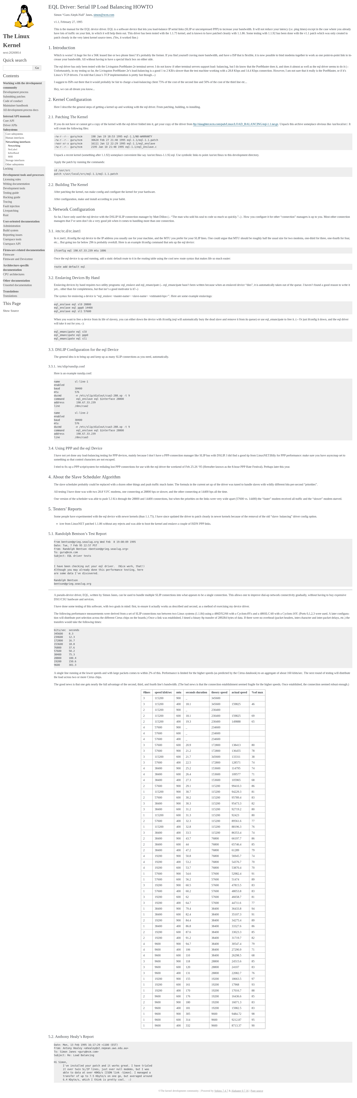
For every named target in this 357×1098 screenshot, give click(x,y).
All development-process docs (20, 109)
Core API (8, 120)
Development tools (14, 188)
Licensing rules (12, 179)
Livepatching (10, 210)
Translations (10, 295)
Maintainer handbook (15, 105)
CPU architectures (13, 274)
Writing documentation (16, 183)
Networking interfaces (18, 141)
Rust (5, 215)
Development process (15, 92)
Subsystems (10, 129)
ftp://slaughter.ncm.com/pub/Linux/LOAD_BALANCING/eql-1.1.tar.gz (235, 124)
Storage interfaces (15, 160)
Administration (11, 225)
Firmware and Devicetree (18, 259)
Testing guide (11, 192)
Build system (10, 230)
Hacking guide (11, 197)
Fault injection (11, 206)
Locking (8, 168)
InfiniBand (13, 153)
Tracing (7, 201)
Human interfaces (15, 137)
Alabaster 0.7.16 (240, 1090)
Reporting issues (12, 234)
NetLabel (12, 149)
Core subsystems (14, 133)
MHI (10, 156)
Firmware (8, 254)
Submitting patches (14, 96)
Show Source (11, 310)
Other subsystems (15, 164)
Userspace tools (12, 239)
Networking (14, 145)
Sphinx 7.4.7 (221, 1090)
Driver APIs (10, 125)
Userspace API (11, 243)
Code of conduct (12, 101)
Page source (257, 1090)
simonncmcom (104, 14)
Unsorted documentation (17, 285)
